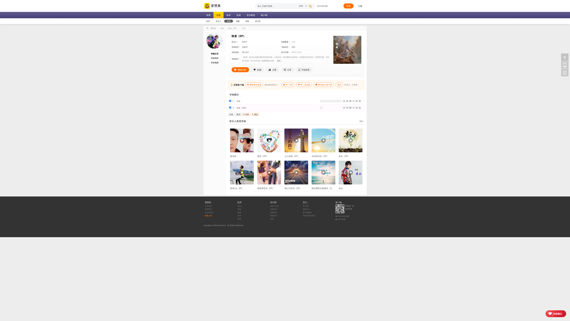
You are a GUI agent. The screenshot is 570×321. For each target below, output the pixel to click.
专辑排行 (273, 209)
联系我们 (208, 209)
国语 (293, 47)
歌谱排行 (273, 215)
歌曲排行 (273, 212)
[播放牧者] (344, 101)
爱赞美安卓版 (255, 84)
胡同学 (244, 41)
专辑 (222, 28)
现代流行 (245, 52)
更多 (339, 84)
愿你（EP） (262, 156)
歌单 (239, 215)
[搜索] (310, 5)
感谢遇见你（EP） (265, 188)
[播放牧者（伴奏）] (344, 107)
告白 (341, 188)
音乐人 (240, 206)
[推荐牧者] (359, 101)
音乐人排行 (274, 206)
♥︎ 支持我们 (209, 212)
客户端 (305, 206)
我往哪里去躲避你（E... (322, 188)
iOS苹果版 (341, 219)
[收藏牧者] (356, 101)
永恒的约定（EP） (320, 156)
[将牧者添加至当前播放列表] (347, 101)
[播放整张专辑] (242, 140)
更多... (279, 60)
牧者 (238, 101)
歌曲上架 (208, 215)
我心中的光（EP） (293, 188)
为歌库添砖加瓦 (309, 215)
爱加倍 (233, 156)
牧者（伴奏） (242, 107)
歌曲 (239, 212)
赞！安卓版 (305, 84)
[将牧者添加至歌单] (353, 101)
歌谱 (239, 218)
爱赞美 (215, 5)
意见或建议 (307, 212)
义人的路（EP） (292, 156)
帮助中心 (306, 209)
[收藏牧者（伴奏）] (356, 107)
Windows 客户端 (325, 84)
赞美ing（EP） (237, 188)
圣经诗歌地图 (322, 6)
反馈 (565, 72)
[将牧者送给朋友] (350, 101)
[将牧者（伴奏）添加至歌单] (353, 107)
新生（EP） (344, 156)
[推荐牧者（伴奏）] (359, 107)
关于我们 (208, 206)
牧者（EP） (233, 28)
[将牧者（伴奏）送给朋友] (350, 107)
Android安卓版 (343, 216)
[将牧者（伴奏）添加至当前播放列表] (347, 107)
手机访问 (565, 65)
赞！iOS (289, 84)
